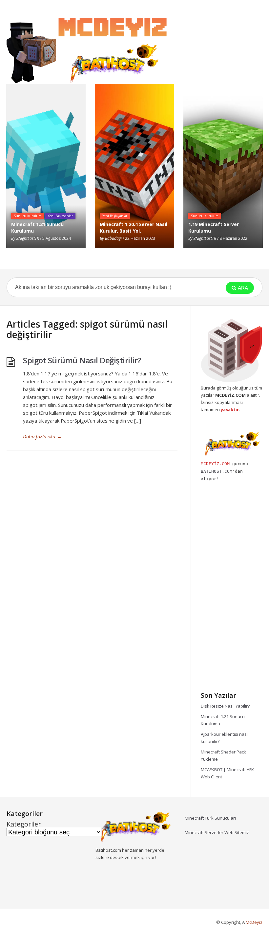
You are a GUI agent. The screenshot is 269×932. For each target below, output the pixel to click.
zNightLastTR (27, 238)
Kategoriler (24, 824)
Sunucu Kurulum (27, 216)
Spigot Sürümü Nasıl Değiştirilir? (82, 360)
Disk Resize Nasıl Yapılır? (225, 706)
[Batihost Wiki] (89, 47)
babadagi (113, 238)
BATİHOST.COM (216, 471)
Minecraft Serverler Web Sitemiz (217, 832)
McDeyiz (254, 922)
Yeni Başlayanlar (60, 216)
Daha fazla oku (42, 436)
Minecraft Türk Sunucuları (210, 818)
